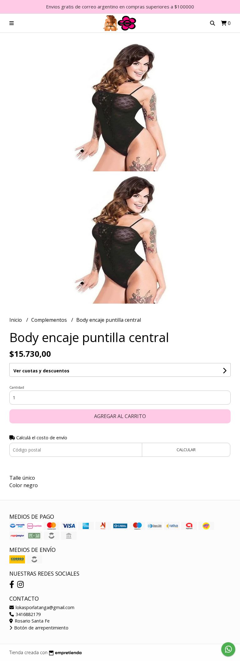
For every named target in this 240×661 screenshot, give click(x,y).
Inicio (16, 319)
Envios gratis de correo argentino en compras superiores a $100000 (120, 6)
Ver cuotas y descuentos (41, 371)
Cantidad (16, 387)
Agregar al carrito (120, 416)
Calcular (186, 449)
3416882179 (27, 614)
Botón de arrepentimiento (40, 628)
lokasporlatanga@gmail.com (44, 607)
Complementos (49, 319)
